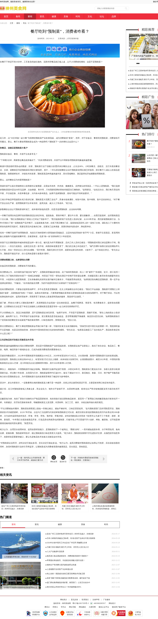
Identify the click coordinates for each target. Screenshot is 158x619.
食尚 (18, 16)
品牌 (114, 16)
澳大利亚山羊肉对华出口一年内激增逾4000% (64, 587)
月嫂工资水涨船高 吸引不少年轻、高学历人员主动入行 (68, 547)
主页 (11, 23)
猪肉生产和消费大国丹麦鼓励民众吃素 (61, 565)
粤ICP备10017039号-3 (80, 603)
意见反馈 (74, 600)
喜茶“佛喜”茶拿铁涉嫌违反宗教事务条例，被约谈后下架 (68, 578)
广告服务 (106, 600)
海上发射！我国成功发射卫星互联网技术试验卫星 (66, 574)
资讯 (42, 16)
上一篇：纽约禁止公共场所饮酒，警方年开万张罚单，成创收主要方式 (31, 459)
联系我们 (85, 600)
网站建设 (82, 607)
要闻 (30, 16)
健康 (54, 16)
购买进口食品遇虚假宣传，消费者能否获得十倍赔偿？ (67, 556)
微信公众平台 (104, 607)
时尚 (78, 16)
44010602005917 (100, 603)
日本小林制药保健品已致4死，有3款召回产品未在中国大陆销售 (71, 538)
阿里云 (55, 607)
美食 (66, 16)
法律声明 (95, 600)
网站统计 (112, 603)
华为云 (63, 607)
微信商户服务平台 (119, 607)
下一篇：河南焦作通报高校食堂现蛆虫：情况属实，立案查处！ (84, 459)
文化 (90, 16)
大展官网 (92, 607)
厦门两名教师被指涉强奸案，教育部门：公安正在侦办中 (68, 582)
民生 (25, 23)
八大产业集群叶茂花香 (55, 551)
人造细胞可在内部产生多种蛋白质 (60, 569)
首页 (6, 16)
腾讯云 (47, 607)
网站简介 (63, 600)
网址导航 (72, 607)
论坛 (102, 16)
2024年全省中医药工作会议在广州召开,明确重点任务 (67, 543)
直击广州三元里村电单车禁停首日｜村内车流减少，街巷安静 (70, 534)
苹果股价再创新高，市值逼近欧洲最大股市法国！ (66, 560)
